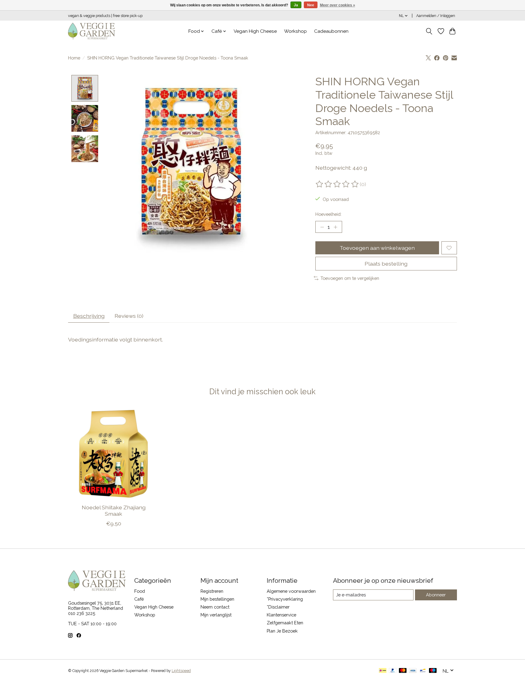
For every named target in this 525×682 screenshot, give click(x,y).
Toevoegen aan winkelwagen (377, 248)
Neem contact (215, 606)
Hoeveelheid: (328, 214)
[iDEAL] (382, 671)
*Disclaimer (278, 606)
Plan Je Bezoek (282, 630)
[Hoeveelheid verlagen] (322, 227)
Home (74, 57)
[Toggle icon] (429, 31)
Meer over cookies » (337, 5)
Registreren (212, 591)
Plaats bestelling (386, 263)
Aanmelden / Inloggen (435, 16)
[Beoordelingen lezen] (337, 184)
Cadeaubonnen (331, 31)
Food (139, 591)
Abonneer (436, 594)
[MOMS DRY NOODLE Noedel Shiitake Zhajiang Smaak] (113, 453)
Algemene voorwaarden (291, 591)
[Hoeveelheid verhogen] (335, 227)
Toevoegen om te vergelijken (350, 278)
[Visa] (413, 671)
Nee (310, 5)
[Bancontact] (423, 671)
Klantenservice (281, 614)
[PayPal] (393, 671)
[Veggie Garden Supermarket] (91, 31)
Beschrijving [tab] (89, 316)
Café (139, 599)
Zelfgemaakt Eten (285, 622)
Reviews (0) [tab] (129, 316)
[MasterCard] (403, 671)
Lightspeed (181, 671)
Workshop (295, 31)
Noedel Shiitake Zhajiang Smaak (114, 510)
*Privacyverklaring (285, 599)
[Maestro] (433, 671)
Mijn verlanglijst (216, 614)
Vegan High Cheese (255, 31)
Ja (296, 5)
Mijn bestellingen (217, 599)
